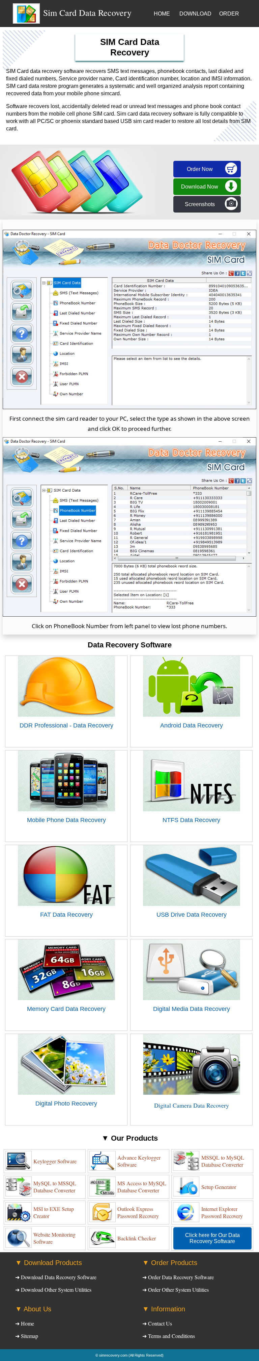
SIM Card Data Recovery (129, 47)
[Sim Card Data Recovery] (26, 22)
